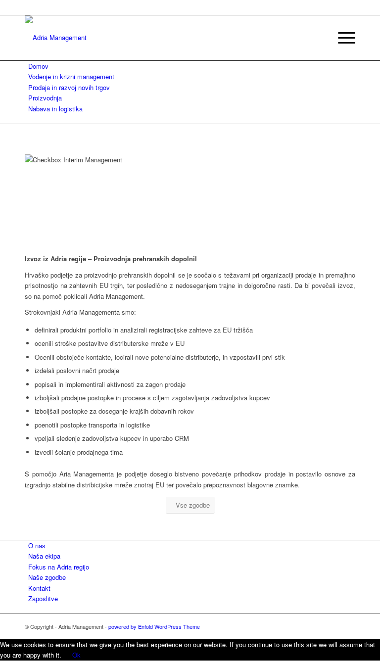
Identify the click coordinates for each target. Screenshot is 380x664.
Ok (76, 655)
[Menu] (341, 37)
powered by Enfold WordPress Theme (154, 626)
